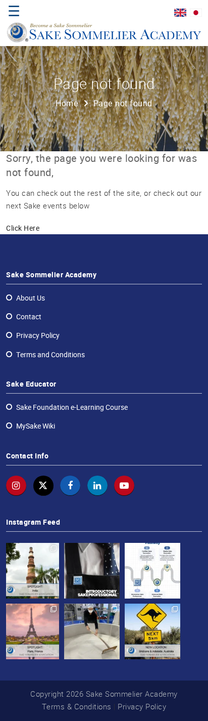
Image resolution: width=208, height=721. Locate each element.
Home (67, 103)
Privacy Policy (142, 706)
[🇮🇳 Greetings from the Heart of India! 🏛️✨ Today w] (31, 571)
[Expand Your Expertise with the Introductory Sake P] (92, 571)
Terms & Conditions (77, 706)
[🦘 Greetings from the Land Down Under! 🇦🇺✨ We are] (152, 631)
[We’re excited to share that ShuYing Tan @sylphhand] (92, 631)
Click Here (22, 228)
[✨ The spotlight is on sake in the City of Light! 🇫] (31, 631)
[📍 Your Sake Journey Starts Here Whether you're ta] (152, 571)
